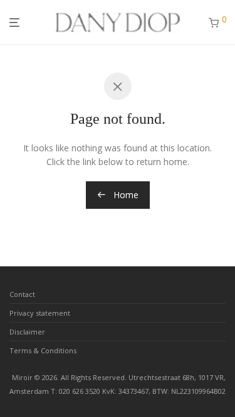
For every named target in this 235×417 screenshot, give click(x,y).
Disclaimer (27, 331)
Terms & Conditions (42, 350)
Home (124, 195)
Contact (22, 294)
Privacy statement (39, 313)
